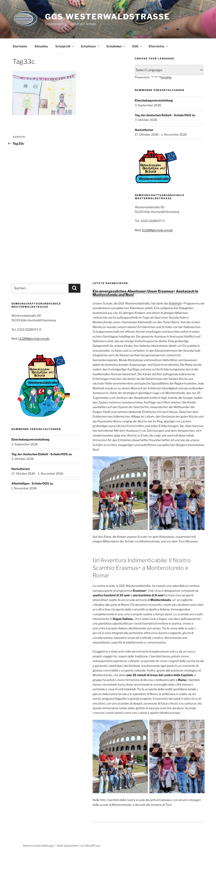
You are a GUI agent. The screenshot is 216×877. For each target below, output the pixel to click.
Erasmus (175, 303)
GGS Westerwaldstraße (107, 16)
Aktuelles (41, 46)
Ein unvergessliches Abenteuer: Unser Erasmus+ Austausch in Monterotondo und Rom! (145, 293)
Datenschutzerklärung (38, 845)
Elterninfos (156, 46)
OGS (135, 46)
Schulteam (88, 46)
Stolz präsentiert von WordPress (78, 845)
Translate (165, 77)
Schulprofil (62, 46)
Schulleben (114, 46)
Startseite (20, 46)
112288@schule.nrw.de (157, 230)
